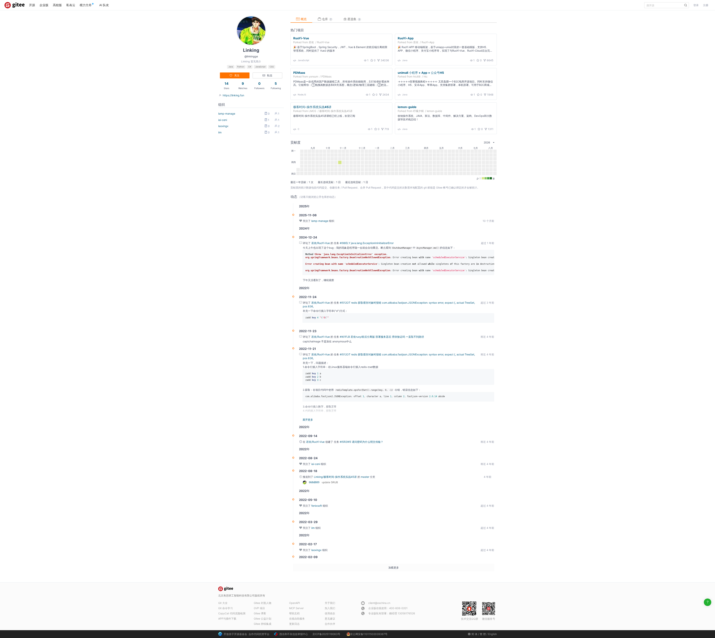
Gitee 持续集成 (262, 623)
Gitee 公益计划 (262, 618)
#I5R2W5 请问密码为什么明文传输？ (361, 441)
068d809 (315, 482)
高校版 (57, 5)
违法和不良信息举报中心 (293, 634)
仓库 (326, 19)
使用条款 (330, 613)
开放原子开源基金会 (235, 634)
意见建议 (330, 618)
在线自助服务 (297, 618)
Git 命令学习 (225, 608)
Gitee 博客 (260, 613)
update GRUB (330, 482)
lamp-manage (226, 113)
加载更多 (393, 567)
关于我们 (330, 602)
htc (426, 76)
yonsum (313, 76)
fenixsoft (316, 505)
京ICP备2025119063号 (326, 634)
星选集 (353, 19)
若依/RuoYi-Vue (321, 243)
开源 (32, 5)
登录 (696, 5)
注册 (705, 5)
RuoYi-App (406, 38)
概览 (303, 19)
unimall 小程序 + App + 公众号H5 (421, 72)
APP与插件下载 (227, 618)
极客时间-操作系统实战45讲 (312, 107)
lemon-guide (407, 107)
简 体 (474, 634)
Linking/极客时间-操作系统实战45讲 (336, 476)
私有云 (70, 5)
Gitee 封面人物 (262, 602)
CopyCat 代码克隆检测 (231, 613)
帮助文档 (294, 613)
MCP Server (296, 608)
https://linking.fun (233, 95)
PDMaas (299, 72)
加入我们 (330, 608)
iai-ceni (222, 119)
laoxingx (223, 126)
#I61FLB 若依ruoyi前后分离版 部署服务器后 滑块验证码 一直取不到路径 (382, 336)
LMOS (312, 111)
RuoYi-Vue (301, 38)
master (365, 476)
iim (220, 132)
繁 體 (483, 634)
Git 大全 (223, 602)
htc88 (416, 76)
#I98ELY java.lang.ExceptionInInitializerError (367, 243)
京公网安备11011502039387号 (368, 634)
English (492, 634)
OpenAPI (294, 602)
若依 (311, 42)
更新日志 (294, 623)
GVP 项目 (259, 608)
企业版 (43, 5)
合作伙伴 (330, 623)
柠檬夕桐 (418, 111)
